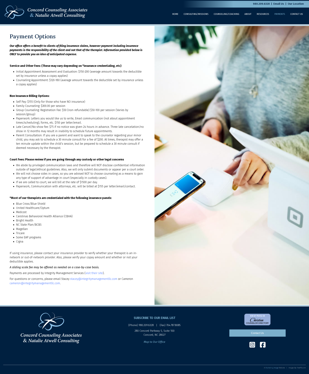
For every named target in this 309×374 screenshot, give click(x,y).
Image (271, 368)
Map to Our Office (154, 342)
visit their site (94, 273)
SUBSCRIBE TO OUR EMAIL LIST (154, 318)
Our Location (296, 3)
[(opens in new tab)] (257, 319)
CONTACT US (296, 14)
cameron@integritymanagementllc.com (35, 283)
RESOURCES (263, 14)
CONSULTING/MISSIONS (196, 14)
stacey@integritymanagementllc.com (93, 279)
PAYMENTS (279, 14)
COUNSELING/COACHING (226, 14)
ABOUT (247, 14)
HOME (175, 14)
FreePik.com (301, 368)
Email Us (278, 3)
